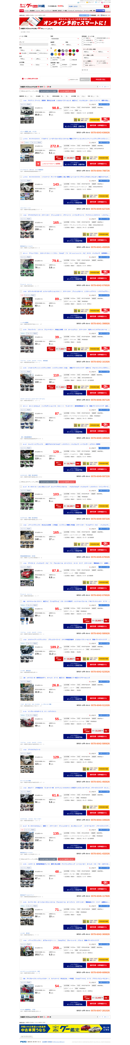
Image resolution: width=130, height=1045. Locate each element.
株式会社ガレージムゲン (26, 246)
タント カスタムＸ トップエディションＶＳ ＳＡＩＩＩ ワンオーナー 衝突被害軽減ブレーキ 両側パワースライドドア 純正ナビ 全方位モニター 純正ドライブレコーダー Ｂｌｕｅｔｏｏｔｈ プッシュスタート (69, 406)
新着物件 (64, 64)
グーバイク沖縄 (100, 10)
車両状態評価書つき (102, 38)
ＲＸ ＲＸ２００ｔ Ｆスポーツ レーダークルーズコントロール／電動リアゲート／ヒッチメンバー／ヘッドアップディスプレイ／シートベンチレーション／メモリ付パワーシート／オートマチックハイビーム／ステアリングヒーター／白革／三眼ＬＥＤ (69, 138)
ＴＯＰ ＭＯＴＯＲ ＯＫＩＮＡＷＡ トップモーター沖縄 (35, 704)
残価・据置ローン (90, 65)
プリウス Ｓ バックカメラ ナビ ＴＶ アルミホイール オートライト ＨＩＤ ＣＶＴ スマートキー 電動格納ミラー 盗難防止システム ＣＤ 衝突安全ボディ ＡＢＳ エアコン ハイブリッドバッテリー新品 (69, 563)
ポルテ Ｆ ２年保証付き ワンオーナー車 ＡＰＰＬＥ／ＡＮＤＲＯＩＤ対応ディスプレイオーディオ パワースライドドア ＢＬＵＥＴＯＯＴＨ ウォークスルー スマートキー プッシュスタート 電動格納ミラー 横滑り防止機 (69, 787)
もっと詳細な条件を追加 (31, 78)
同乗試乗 (74, 59)
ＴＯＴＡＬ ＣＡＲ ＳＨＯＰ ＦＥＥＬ (31, 632)
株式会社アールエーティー (27, 895)
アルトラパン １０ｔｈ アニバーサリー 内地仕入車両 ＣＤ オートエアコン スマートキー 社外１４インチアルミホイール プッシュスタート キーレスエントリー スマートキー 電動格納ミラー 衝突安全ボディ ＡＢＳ (69, 329)
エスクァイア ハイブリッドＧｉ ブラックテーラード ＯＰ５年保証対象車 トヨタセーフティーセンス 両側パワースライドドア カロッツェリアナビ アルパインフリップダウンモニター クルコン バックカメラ (69, 639)
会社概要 (44, 1041)
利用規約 (50, 1041)
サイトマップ (82, 2)
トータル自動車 (24, 322)
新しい (27, 96)
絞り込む (101, 79)
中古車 (21, 10)
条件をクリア (85, 79)
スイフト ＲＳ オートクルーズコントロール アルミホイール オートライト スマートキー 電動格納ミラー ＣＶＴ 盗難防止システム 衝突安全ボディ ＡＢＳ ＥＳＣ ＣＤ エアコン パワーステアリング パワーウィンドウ (69, 902)
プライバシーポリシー (59, 1041)
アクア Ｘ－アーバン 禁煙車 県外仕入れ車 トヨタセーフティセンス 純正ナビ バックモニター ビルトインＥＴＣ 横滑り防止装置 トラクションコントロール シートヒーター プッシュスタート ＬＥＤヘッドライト (69, 100)
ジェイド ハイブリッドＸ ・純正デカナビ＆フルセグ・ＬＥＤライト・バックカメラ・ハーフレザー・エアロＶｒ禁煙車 (64, 444)
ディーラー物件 (88, 42)
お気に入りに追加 (107, 2)
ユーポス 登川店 (25, 933)
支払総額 (23, 53)
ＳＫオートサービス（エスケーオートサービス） (32, 398)
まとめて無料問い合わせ (67, 91)
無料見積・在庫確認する (98, 125)
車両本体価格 (33, 53)
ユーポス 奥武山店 (25, 670)
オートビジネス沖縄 (25, 780)
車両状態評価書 (94, 119)
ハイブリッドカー (67, 66)
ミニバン (38, 10)
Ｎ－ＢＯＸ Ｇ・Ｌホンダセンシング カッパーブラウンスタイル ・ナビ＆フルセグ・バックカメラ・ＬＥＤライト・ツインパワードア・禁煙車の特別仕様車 (69, 486)
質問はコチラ (91, 2)
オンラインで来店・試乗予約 (75, 125)
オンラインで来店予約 (74, 202)
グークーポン (100, 42)
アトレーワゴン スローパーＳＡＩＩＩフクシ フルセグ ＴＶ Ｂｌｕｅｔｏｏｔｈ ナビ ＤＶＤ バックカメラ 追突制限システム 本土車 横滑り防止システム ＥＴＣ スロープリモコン (69, 253)
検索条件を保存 (74, 79)
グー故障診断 (87, 40)
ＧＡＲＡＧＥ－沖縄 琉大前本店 (28, 475)
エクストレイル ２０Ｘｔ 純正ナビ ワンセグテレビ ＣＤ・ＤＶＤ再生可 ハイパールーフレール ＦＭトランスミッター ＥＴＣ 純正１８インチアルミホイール (68, 601)
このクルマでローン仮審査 (51, 163)
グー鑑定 (65, 10)
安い (43, 96)
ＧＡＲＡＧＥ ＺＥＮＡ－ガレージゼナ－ (31, 818)
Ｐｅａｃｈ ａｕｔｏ (26, 284)
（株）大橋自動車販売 (26, 437)
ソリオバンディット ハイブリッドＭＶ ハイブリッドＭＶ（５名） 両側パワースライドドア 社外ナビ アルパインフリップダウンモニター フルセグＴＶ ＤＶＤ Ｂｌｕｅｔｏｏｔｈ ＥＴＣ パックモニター (69, 367)
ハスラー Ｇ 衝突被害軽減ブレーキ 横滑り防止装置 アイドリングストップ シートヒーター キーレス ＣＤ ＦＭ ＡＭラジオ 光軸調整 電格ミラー (69, 864)
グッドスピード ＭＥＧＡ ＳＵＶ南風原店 (31, 169)
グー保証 (99, 40)
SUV (42, 10)
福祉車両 (55, 10)
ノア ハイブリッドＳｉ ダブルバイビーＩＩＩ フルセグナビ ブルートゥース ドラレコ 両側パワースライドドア (63, 940)
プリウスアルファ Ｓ (34, 749)
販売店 (75, 6)
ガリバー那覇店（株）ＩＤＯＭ (28, 131)
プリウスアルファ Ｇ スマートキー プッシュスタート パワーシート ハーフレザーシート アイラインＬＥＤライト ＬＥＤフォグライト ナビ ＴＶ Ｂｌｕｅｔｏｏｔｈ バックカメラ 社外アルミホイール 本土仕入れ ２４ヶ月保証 (69, 215)
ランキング (71, 10)
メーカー (26, 10)
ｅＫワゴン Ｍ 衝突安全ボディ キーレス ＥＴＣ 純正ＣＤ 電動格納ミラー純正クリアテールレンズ (58, 677)
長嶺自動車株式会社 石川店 (27, 556)
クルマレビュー (79, 10)
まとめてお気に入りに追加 (48, 91)
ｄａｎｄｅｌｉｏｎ (25, 207)
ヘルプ (98, 2)
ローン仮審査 (102, 63)
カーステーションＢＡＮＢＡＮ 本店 (30, 971)
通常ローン (88, 63)
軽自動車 (32, 10)
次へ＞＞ (106, 86)
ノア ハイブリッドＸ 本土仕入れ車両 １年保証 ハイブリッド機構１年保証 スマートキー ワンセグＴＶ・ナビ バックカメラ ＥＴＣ (69, 525)
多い (78, 96)
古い (31, 96)
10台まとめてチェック (27, 91)
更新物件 (74, 64)
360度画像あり (88, 44)
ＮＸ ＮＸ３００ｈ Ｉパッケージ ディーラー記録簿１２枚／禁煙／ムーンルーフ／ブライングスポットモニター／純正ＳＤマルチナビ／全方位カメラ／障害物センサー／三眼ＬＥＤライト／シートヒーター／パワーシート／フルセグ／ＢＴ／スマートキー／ (69, 176)
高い (48, 96)
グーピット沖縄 (88, 10)
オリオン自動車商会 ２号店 (27, 1009)
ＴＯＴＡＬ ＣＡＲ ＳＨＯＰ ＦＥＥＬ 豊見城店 (34, 360)
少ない (83, 96)
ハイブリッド (48, 10)
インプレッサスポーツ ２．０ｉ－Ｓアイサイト (42, 711)
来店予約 (55, 59)
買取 (94, 10)
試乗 (63, 59)
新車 (54, 64)
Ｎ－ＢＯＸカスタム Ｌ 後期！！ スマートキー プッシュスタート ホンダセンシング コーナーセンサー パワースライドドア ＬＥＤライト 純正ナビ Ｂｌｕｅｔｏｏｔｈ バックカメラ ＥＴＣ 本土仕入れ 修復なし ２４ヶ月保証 (69, 826)
